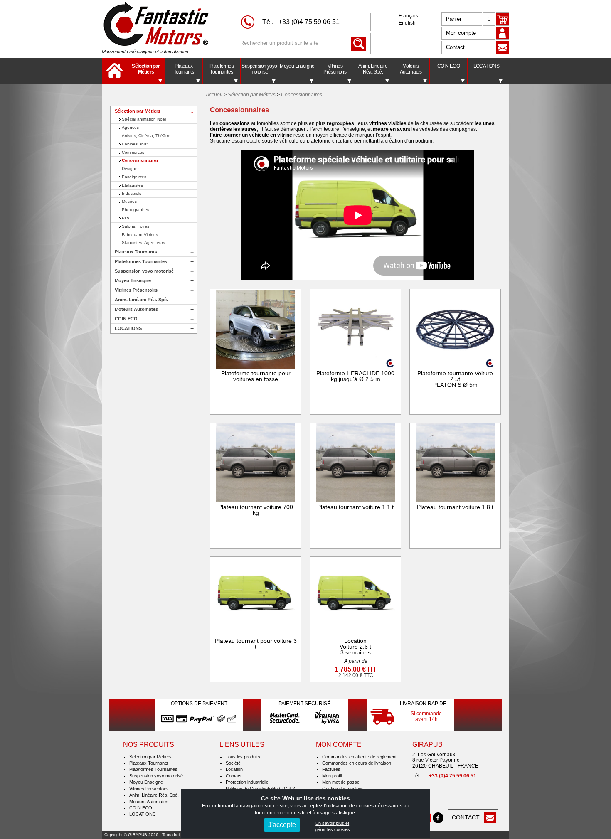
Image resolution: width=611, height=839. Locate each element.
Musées (129, 201)
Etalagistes (132, 185)
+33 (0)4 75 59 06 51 (309, 21)
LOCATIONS (486, 66)
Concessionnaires (140, 160)
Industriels (131, 193)
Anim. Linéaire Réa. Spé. (373, 69)
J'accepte (282, 824)
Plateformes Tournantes (221, 69)
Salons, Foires (135, 226)
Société (233, 762)
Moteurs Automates (411, 69)
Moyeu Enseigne (297, 66)
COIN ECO (448, 66)
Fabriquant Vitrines (140, 234)
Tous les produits (243, 756)
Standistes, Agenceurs (143, 242)
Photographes (135, 209)
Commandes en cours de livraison (356, 762)
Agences (130, 127)
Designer (130, 168)
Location (234, 769)
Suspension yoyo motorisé (259, 69)
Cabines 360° (135, 144)
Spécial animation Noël (144, 119)
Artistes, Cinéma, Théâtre (146, 135)
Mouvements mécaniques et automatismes (145, 51)
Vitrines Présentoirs (334, 69)
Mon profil (332, 775)
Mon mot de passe (341, 782)
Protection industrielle (247, 782)
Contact (455, 47)
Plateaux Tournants (184, 69)
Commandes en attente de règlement (359, 756)
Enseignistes (134, 177)
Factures (331, 769)
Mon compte (461, 33)
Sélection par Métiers (146, 69)
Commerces (133, 152)
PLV (126, 218)
